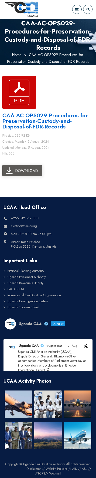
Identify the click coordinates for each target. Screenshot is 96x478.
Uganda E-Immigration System (27, 301)
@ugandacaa (54, 346)
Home (16, 54)
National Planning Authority (25, 271)
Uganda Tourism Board (23, 307)
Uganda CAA (29, 345)
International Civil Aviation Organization (34, 295)
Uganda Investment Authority (26, 277)
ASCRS (40, 473)
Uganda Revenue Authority (25, 283)
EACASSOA (15, 289)
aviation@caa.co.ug (24, 226)
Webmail (55, 473)
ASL (84, 468)
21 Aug (72, 346)
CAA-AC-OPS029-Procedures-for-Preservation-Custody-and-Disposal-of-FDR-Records (45, 121)
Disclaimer (34, 468)
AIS (74, 468)
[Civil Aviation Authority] (20, 9)
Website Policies (56, 468)
